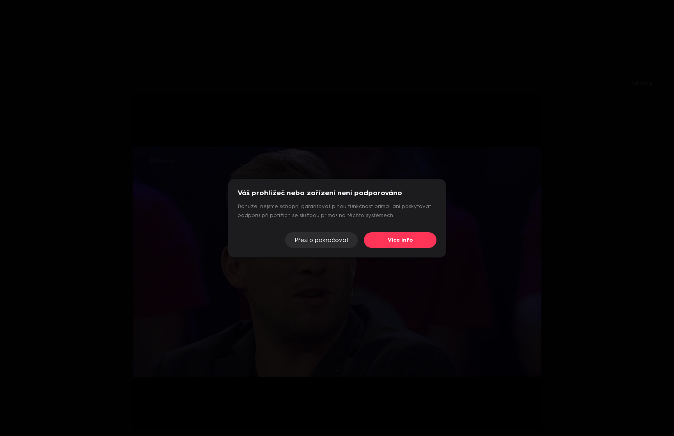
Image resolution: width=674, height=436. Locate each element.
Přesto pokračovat (321, 240)
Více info (400, 240)
